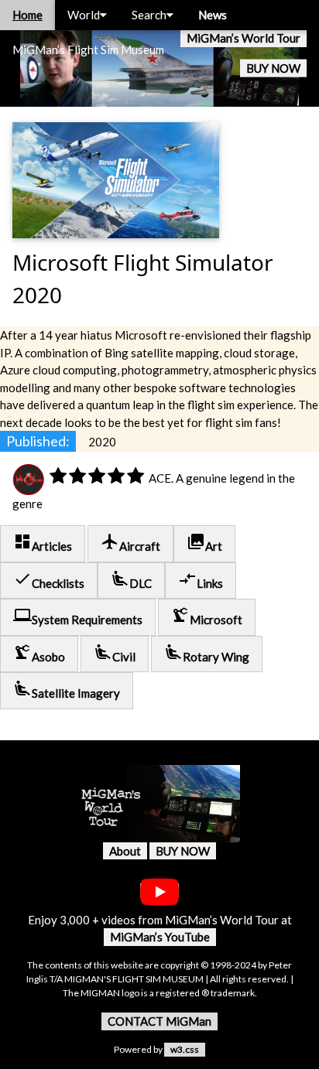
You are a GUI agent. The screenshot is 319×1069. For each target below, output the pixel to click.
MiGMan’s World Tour (243, 38)
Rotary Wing (206, 653)
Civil (114, 653)
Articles (42, 542)
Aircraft (130, 542)
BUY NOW (273, 68)
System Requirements (77, 616)
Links (200, 579)
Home (27, 15)
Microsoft (206, 616)
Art (204, 542)
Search (149, 15)
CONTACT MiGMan (159, 1021)
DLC (131, 579)
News (212, 15)
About (125, 851)
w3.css (184, 1049)
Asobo (39, 653)
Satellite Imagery (66, 689)
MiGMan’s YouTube (160, 937)
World (83, 15)
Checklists (48, 579)
